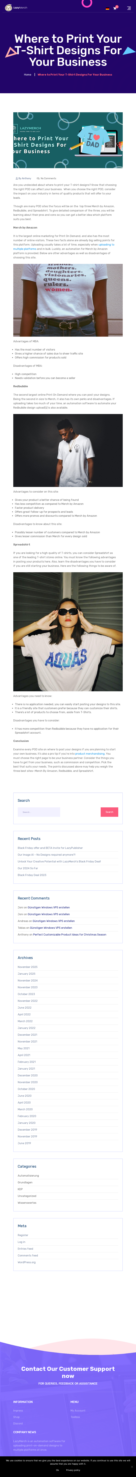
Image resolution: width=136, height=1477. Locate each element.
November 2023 (27, 987)
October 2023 (26, 994)
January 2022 (26, 1028)
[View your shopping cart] (114, 8)
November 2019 (27, 1136)
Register (23, 1235)
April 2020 (24, 1102)
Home (27, 74)
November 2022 (28, 1000)
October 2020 (26, 1089)
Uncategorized (27, 1196)
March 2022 (25, 1021)
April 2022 (24, 1014)
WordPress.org (27, 1262)
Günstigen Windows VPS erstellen (49, 907)
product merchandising (90, 753)
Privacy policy (73, 1470)
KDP (20, 1189)
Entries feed (25, 1248)
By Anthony (25, 178)
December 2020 (28, 1075)
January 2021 (26, 1068)
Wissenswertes (27, 1202)
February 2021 (27, 1061)
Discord (18, 1423)
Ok (57, 1470)
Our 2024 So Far (28, 868)
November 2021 (27, 1041)
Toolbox (75, 1417)
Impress (18, 1410)
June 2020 (25, 1095)
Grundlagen (25, 1182)
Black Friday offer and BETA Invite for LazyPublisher (50, 848)
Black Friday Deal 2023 (32, 875)
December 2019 (27, 1129)
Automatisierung (28, 1175)
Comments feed (28, 1255)
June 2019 (24, 1143)
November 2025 (27, 967)
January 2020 (26, 1122)
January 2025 (26, 973)
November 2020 (28, 1082)
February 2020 (27, 1116)
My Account (77, 1410)
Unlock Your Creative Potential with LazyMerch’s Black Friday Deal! (59, 861)
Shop (16, 1417)
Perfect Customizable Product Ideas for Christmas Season (69, 934)
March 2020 (25, 1109)
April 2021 (24, 1055)
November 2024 (28, 980)
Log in (21, 1242)
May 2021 (24, 1048)
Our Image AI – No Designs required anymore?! (46, 854)
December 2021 (27, 1034)
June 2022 (25, 1007)
